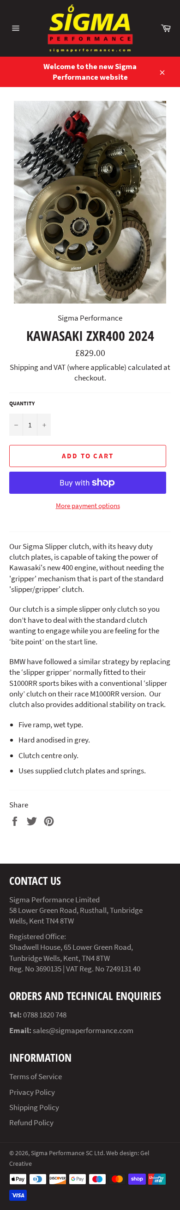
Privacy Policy (32, 1092)
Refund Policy (31, 1122)
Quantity (22, 403)
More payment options (88, 505)
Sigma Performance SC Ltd (67, 1153)
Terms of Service (35, 1076)
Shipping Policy (34, 1107)
